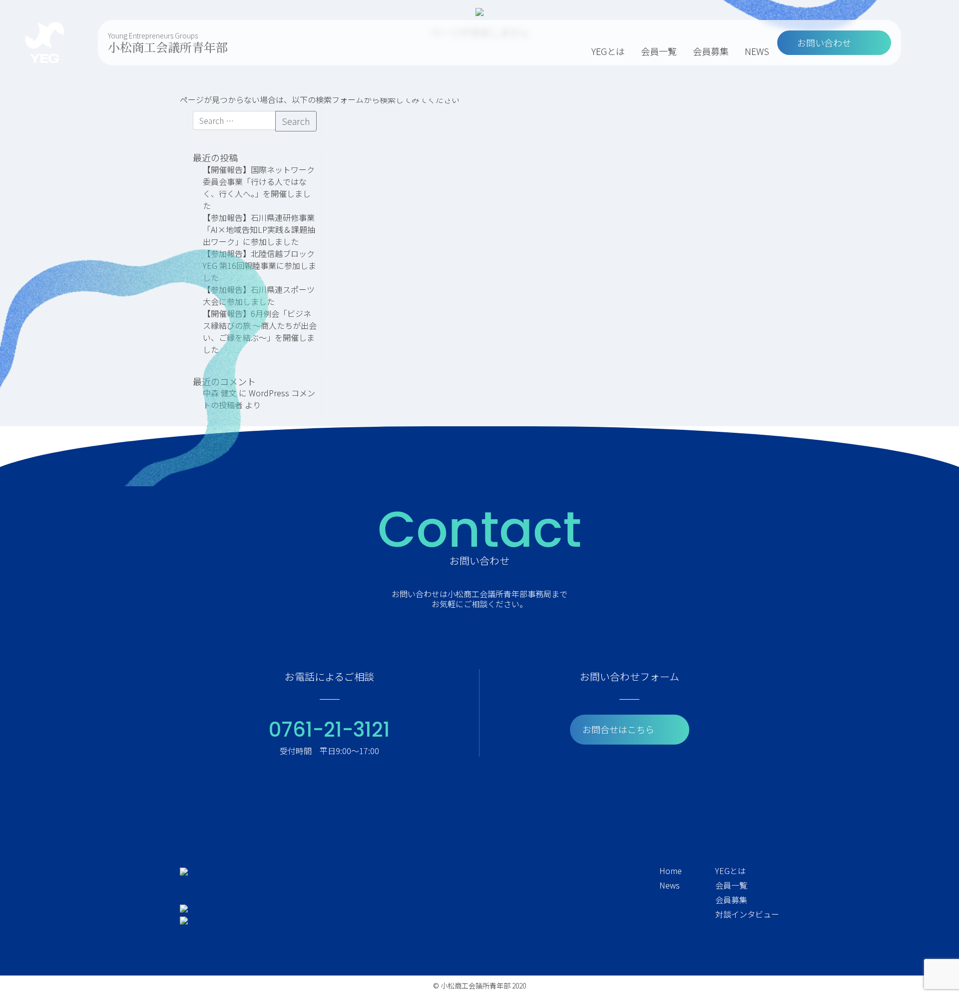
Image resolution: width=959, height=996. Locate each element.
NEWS (757, 50)
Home (670, 871)
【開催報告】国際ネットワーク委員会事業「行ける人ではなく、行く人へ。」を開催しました (259, 187)
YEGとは (608, 50)
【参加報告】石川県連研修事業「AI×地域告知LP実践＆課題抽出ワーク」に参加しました (259, 229)
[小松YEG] (184, 871)
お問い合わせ (824, 42)
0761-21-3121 (329, 730)
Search (296, 120)
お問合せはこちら (618, 729)
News (669, 885)
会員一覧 (659, 50)
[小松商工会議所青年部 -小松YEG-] (44, 42)
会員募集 (711, 50)
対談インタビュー (747, 914)
